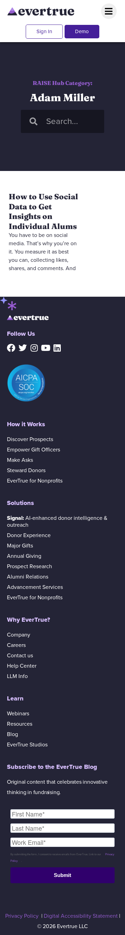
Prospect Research (29, 566)
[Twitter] (22, 348)
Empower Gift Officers (33, 449)
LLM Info (17, 676)
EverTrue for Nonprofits (34, 480)
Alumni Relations (27, 576)
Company (18, 634)
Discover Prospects (30, 439)
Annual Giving (24, 556)
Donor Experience (29, 535)
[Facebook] (11, 348)
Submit (62, 875)
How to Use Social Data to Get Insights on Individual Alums (43, 211)
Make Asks (20, 460)
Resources (19, 724)
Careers (16, 645)
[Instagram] (34, 348)
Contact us (20, 655)
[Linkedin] (57, 348)
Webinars (18, 713)
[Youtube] (45, 348)
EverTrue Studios (27, 744)
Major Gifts (20, 545)
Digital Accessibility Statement (81, 916)
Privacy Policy (22, 916)
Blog (12, 734)
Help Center (21, 665)
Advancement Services (35, 587)
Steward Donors (26, 470)
